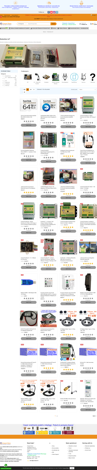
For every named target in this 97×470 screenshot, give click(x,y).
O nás (1, 15)
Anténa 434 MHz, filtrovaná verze (68, 398)
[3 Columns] (30, 89)
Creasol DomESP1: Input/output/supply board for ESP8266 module (48, 152)
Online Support (55, 454)
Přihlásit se (87, 448)
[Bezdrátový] (74, 77)
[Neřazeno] (93, 77)
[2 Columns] (34, 89)
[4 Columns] (27, 89)
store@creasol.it (34, 460)
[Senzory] (83, 77)
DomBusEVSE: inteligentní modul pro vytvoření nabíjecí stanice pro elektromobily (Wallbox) (68, 364)
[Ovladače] (46, 77)
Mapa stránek (72, 457)
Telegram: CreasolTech (68, 23)
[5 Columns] (24, 89)
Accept (72, 468)
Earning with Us (87, 443)
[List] (24, 92)
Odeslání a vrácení (73, 446)
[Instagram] (54, 12)
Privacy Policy (66, 468)
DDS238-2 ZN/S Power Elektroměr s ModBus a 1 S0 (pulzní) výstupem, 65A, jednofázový (87, 400)
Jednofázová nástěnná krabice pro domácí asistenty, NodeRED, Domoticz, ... (67, 188)
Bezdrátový (10, 76)
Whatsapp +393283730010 (69, 24)
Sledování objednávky (90, 446)
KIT (10, 80)
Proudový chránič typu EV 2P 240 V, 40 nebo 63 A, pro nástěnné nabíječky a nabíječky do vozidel (68, 294)
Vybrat (87, 89)
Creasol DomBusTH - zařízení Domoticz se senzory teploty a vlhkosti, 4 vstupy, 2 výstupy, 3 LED (48, 259)
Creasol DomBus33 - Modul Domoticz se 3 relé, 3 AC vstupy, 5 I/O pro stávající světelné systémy (28, 223)
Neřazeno (10, 82)
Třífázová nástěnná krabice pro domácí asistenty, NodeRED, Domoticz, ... (67, 117)
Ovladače (10, 84)
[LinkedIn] (57, 12)
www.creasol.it (15, 15)
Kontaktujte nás (55, 450)
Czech (95, 15)
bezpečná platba (72, 455)
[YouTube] (51, 12)
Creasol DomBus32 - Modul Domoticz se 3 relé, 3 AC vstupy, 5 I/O (88, 117)
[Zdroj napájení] (65, 77)
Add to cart (28, 125)
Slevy (53, 446)
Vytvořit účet (88, 450)
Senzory (10, 85)
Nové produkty (55, 448)
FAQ (53, 452)
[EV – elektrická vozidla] (37, 77)
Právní (70, 448)
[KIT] (28, 77)
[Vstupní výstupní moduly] (56, 77)
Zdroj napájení (65, 82)
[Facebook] (49, 12)
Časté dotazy (7, 15)
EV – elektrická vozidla (10, 78)
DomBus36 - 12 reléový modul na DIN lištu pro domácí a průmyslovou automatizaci (67, 259)
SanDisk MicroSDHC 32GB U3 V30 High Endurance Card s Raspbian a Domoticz (48, 117)
